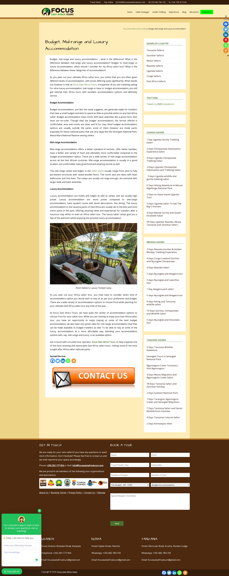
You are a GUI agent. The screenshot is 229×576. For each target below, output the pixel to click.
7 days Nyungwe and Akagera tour (165, 273)
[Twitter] (57, 360)
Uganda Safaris (155, 70)
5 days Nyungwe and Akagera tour (165, 295)
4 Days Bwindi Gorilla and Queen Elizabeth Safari (164, 214)
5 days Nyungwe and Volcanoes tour (163, 321)
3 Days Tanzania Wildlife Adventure (160, 349)
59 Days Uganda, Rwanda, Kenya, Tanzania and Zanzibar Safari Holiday (164, 223)
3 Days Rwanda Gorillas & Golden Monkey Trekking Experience (164, 251)
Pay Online (108, 2)
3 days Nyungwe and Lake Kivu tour (163, 281)
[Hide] (228, 56)
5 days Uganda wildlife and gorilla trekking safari (162, 178)
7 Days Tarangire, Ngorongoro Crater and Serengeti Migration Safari (163, 401)
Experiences (174, 12)
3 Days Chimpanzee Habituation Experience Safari (163, 150)
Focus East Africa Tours (132, 29)
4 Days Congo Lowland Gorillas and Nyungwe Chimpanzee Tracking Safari (163, 260)
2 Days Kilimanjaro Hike (159, 423)
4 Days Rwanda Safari (158, 267)
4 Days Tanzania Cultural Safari (163, 417)
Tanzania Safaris (155, 50)
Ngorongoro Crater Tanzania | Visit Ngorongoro (163, 367)
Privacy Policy (75, 492)
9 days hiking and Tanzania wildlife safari (161, 303)
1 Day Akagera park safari (160, 289)
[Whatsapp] (68, 360)
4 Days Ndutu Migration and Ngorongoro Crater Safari (162, 376)
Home (129, 12)
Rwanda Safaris (155, 65)
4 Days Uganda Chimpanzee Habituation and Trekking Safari (164, 168)
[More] (73, 360)
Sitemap (101, 492)
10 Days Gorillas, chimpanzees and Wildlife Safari (163, 312)
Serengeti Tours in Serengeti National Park (161, 358)
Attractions (194, 12)
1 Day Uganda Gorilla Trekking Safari (163, 141)
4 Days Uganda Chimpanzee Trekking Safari (161, 159)
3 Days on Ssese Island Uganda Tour (163, 196)
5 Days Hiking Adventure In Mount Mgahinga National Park (164, 187)
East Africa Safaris (156, 81)
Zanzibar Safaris (155, 55)
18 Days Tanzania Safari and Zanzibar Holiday (162, 385)
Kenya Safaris (154, 60)
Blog (184, 12)
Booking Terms (58, 492)
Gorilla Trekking (159, 12)
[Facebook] (52, 360)
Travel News (95, 2)
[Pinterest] (225, 40)
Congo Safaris (154, 76)
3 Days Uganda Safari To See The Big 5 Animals (164, 205)
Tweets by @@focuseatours (160, 104)
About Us (44, 492)
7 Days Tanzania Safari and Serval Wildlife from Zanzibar (164, 410)
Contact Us (207, 12)
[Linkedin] (63, 360)
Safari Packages (142, 12)
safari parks (98, 170)
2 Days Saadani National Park (162, 392)
